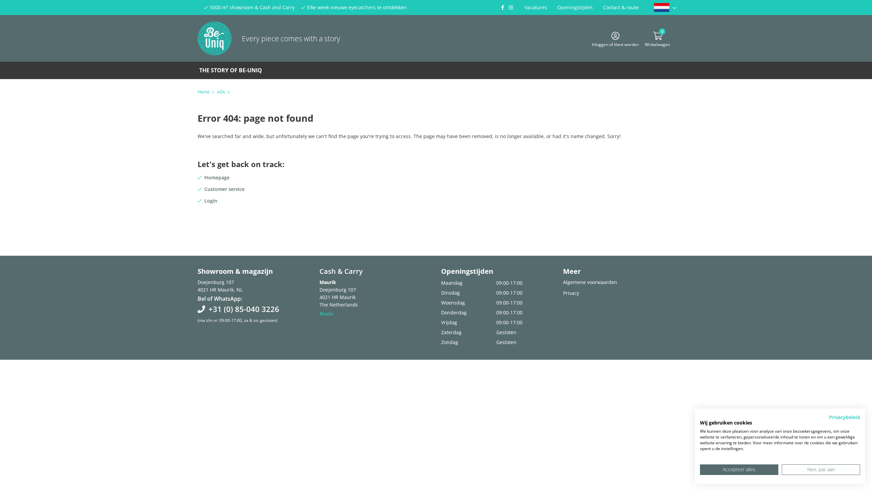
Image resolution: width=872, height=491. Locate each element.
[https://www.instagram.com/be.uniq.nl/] (511, 7)
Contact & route (621, 7)
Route (326, 313)
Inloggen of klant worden (615, 43)
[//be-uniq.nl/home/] (665, 7)
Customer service (224, 189)
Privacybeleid (844, 417)
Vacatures (536, 7)
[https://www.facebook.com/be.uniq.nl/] (502, 7)
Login (210, 200)
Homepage (217, 177)
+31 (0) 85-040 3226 (243, 309)
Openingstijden (575, 7)
